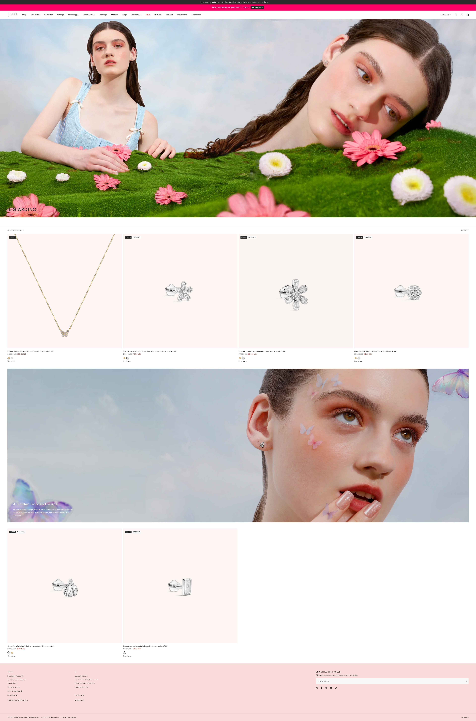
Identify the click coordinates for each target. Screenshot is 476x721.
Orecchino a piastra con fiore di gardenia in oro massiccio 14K (262, 351)
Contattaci (11, 683)
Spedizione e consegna (16, 680)
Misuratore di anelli (14, 691)
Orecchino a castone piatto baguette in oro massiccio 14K (145, 646)
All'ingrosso (79, 700)
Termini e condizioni (69, 717)
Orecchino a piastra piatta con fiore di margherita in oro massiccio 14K (150, 351)
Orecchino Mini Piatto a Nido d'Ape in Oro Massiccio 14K (375, 351)
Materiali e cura (13, 687)
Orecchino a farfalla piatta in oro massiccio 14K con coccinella (30, 646)
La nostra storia (81, 676)
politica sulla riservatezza (50, 717)
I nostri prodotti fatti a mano (86, 680)
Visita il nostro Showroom (85, 683)
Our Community (81, 687)
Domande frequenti (15, 676)
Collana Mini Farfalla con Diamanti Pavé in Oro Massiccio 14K (30, 351)
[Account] (462, 15)
